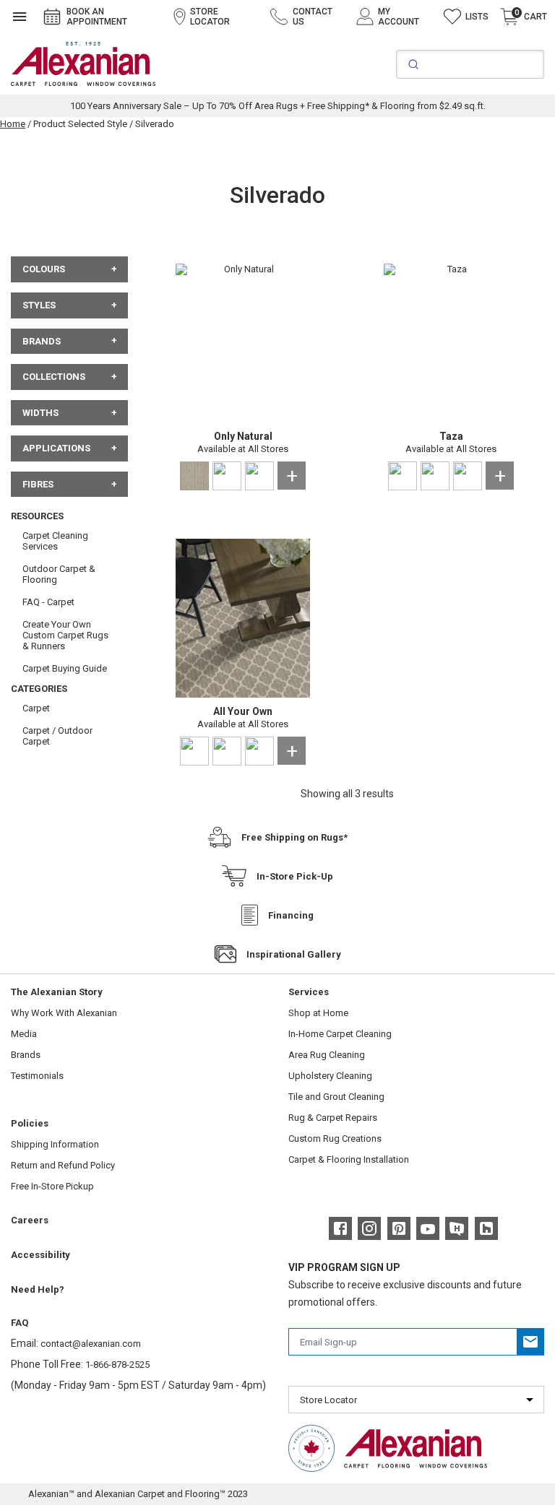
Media (24, 1033)
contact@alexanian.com (90, 1343)
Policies (29, 1123)
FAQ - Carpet (48, 602)
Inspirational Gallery (293, 954)
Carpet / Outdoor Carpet (57, 736)
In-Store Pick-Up (295, 876)
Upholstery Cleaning (330, 1075)
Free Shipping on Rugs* (294, 837)
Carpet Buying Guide (64, 668)
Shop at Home (318, 1012)
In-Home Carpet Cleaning (340, 1033)
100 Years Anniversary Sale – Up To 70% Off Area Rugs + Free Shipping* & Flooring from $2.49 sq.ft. (278, 105)
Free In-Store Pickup (52, 1186)
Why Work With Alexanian (64, 1012)
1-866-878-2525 (117, 1364)
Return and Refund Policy (63, 1165)
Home (12, 123)
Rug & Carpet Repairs (332, 1117)
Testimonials (37, 1075)
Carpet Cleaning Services (55, 541)
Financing (291, 915)
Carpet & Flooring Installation (348, 1159)
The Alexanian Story (57, 991)
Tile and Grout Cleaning (336, 1096)
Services (308, 991)
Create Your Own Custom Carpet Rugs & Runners (65, 635)
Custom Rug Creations (335, 1138)
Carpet (36, 708)
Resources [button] (37, 516)
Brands (25, 1054)
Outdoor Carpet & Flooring (58, 574)
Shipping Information (55, 1144)
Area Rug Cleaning (326, 1054)
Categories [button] (39, 688)
